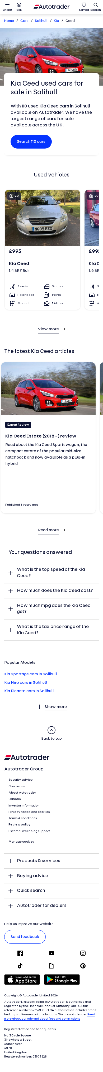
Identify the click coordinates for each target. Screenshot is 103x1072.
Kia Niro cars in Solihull (25, 683)
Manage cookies (21, 841)
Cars (24, 21)
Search (95, 10)
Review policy (19, 824)
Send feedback (25, 937)
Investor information (24, 805)
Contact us (16, 786)
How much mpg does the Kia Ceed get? (54, 608)
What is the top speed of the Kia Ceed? (51, 572)
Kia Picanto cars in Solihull (29, 691)
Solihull (41, 21)
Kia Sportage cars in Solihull (30, 674)
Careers (14, 799)
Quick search (31, 890)
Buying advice (32, 875)
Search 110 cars (31, 142)
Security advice (20, 779)
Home (9, 21)
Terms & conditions (22, 818)
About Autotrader (22, 792)
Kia (56, 21)
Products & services (38, 860)
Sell (19, 10)
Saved (84, 10)
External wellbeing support (29, 831)
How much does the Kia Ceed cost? (55, 590)
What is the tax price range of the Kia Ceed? (53, 630)
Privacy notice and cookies (29, 812)
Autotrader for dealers (42, 905)
